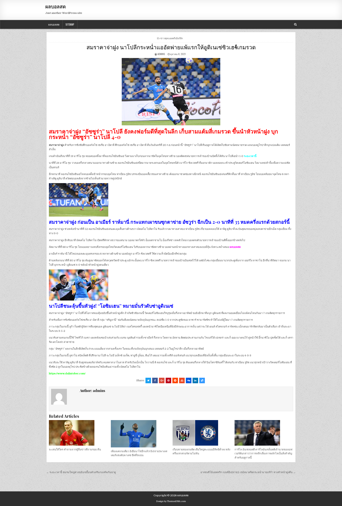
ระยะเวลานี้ (250, 156)
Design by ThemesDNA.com (171, 501)
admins (161, 54)
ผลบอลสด (55, 6)
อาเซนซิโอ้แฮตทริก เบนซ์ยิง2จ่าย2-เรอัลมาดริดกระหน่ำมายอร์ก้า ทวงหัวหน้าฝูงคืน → (248, 472)
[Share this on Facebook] (155, 380)
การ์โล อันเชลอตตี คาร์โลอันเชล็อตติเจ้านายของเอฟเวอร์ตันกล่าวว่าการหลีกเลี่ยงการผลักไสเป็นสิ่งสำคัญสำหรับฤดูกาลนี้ (263, 453)
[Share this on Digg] (188, 380)
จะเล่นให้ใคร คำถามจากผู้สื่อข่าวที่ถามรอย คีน (75, 449)
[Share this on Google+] (161, 380)
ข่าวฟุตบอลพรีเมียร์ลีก (171, 38)
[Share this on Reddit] (175, 380)
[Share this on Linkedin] (195, 380)
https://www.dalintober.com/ (67, 373)
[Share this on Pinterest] (168, 380)
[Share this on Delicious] (202, 380)
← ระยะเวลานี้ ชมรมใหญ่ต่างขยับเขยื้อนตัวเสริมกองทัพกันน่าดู (81, 472)
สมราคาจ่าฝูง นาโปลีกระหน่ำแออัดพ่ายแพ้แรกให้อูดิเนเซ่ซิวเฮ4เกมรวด (171, 47)
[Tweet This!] (148, 380)
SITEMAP (70, 24)
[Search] (295, 24)
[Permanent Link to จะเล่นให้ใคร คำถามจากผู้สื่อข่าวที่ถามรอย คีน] (78, 433)
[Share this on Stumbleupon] (182, 380)
